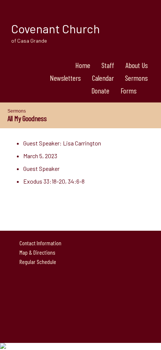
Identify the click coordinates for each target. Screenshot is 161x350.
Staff (107, 65)
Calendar (103, 77)
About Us (136, 65)
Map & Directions (36, 252)
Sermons (136, 77)
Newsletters (65, 77)
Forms (129, 90)
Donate (100, 90)
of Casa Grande (29, 40)
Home (82, 65)
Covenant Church (55, 28)
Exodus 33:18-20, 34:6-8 (54, 181)
